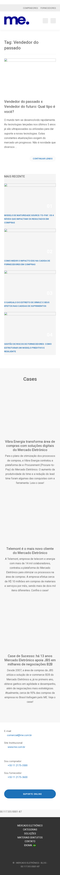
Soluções (30, 833)
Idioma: (28, 845)
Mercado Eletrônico (30, 825)
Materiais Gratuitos (30, 837)
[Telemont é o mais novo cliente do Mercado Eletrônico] (30, 522)
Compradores (30, 8)
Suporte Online (32, 794)
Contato (30, 841)
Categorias (30, 829)
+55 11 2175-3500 (18, 765)
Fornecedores (48, 8)
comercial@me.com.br (19, 735)
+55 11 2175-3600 (18, 777)
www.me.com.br (16, 746)
